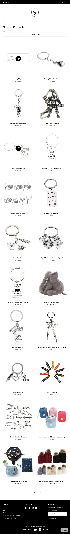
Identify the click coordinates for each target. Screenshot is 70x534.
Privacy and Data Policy (9, 518)
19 (40, 492)
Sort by (5, 31)
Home (4, 23)
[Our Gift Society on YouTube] (36, 508)
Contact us (6, 513)
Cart (65, 2)
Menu (7, 2)
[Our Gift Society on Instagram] (33, 508)
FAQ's (4, 510)
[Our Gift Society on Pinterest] (29, 508)
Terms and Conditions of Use (11, 515)
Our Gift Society (40, 526)
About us (5, 508)
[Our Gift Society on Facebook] (26, 508)
